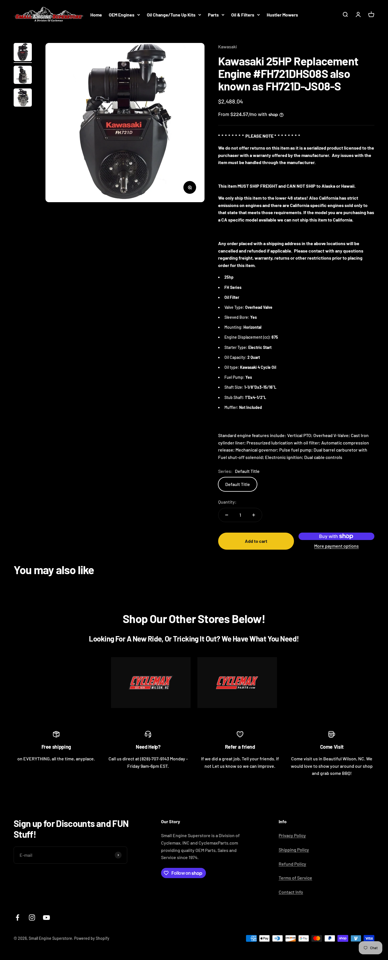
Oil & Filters (242, 14)
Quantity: (227, 501)
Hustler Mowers (282, 14)
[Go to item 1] (23, 53)
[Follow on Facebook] (17, 917)
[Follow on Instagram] (32, 917)
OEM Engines (121, 14)
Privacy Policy (292, 835)
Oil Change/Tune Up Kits (171, 14)
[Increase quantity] (253, 515)
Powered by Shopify (91, 938)
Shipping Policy (294, 849)
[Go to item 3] (23, 98)
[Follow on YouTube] (46, 917)
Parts (213, 14)
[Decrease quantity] (226, 515)
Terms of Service (295, 877)
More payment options (336, 546)
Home (96, 14)
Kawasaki (227, 46)
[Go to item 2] (23, 76)
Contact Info (291, 892)
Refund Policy (292, 863)
